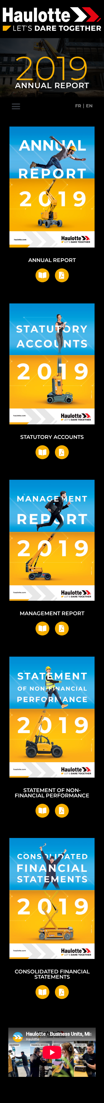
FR (78, 105)
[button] (16, 106)
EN (89, 105)
